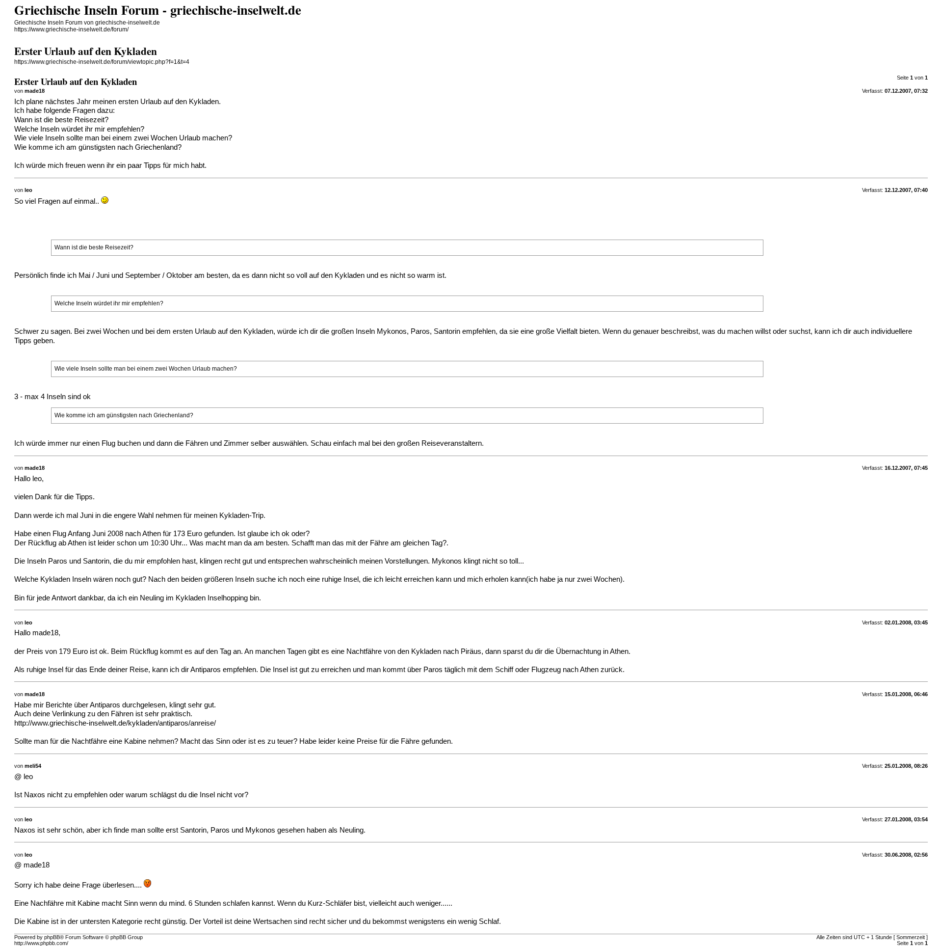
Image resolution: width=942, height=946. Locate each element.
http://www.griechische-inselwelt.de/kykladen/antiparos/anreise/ (115, 723)
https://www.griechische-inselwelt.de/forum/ (71, 29)
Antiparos (205, 670)
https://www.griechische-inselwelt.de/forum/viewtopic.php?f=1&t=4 (101, 61)
